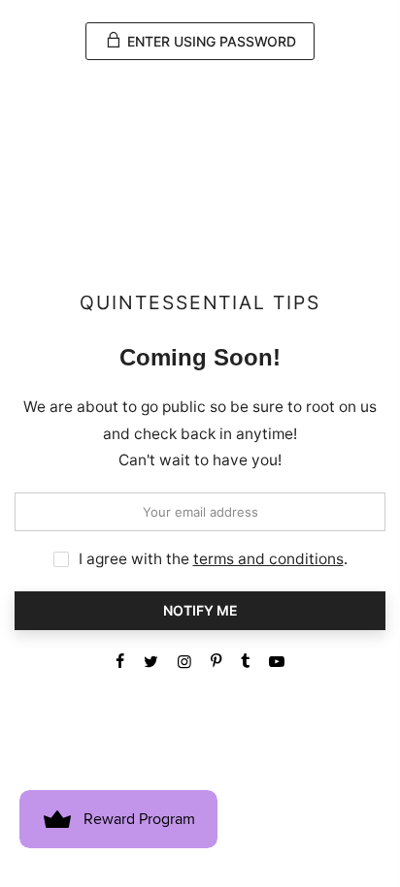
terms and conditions (268, 559)
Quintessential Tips (200, 303)
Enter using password (209, 41)
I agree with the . (213, 559)
